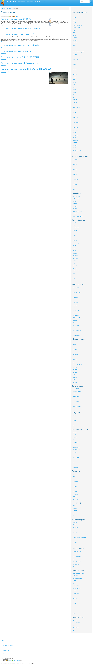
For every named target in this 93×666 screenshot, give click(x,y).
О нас (43, 1)
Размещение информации (7, 645)
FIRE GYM (75, 102)
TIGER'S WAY (76, 228)
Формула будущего (77, 406)
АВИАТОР (75, 54)
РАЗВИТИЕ (75, 258)
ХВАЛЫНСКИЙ (76, 564)
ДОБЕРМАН (75, 159)
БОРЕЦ (74, 233)
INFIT (74, 84)
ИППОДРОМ (75, 527)
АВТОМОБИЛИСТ (76, 15)
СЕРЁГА (74, 167)
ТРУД (74, 423)
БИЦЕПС (75, 182)
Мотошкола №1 (76, 315)
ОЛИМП (74, 35)
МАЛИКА (75, 367)
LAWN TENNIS (76, 388)
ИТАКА (74, 362)
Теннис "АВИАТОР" (77, 404)
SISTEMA (75, 120)
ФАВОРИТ (75, 42)
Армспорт (75, 432)
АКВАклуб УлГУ (76, 198)
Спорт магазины (30, 1)
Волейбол (75, 437)
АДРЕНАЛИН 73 (76, 474)
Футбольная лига (76, 409)
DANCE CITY (75, 344)
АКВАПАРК (37, 1)
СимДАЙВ (75, 327)
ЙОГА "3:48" (75, 130)
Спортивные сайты (6, 650)
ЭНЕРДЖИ (75, 382)
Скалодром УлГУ (76, 401)
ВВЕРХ (74, 393)
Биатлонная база (76, 622)
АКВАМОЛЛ (75, 575)
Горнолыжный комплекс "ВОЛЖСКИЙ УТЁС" (20, 45)
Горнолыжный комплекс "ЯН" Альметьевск (20, 63)
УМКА (74, 613)
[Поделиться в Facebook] (50, 25)
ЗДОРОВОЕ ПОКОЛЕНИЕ (78, 161)
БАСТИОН (75, 508)
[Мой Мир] (13, 15)
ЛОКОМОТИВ (76, 418)
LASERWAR (75, 481)
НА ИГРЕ (75, 496)
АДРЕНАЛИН (75, 179)
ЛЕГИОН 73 (75, 494)
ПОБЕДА (75, 253)
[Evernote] (9, 15)
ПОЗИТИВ (75, 67)
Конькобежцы (76, 444)
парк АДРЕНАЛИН (76, 335)
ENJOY (74, 82)
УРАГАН (74, 515)
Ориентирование (76, 447)
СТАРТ (74, 420)
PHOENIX (75, 349)
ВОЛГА (74, 415)
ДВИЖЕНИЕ (75, 127)
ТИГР (74, 513)
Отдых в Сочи (5, 653)
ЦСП (74, 630)
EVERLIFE (75, 99)
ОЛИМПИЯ (75, 135)
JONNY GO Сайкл (76, 107)
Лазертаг (75, 312)
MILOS (74, 115)
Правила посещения (77, 94)
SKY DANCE (75, 352)
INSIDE (74, 104)
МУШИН (74, 248)
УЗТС (74, 425)
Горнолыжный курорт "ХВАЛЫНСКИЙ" (18, 34)
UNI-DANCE (75, 354)
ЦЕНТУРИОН (75, 169)
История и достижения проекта (8, 642)
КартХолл (75, 307)
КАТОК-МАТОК (76, 585)
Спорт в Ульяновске (10, 1)
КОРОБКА (75, 132)
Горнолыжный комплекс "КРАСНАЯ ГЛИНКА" (21, 28)
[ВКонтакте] (17, 15)
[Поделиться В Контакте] (50, 19)
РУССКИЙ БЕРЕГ (76, 535)
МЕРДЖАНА (75, 369)
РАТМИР (74, 187)
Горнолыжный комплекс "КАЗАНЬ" (16, 51)
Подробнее (3, 25)
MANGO (74, 112)
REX (74, 177)
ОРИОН (74, 47)
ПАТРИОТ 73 (75, 499)
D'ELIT (74, 476)
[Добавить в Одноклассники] (50, 21)
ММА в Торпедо (76, 243)
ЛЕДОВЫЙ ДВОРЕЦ (77, 27)
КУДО (74, 439)
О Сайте (3, 640)
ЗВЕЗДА (74, 64)
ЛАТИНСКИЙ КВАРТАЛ (77, 364)
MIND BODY (75, 117)
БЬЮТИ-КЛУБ (76, 62)
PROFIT (74, 89)
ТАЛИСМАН (75, 540)
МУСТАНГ (75, 532)
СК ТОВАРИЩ (76, 270)
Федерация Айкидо (77, 281)
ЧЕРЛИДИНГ (75, 467)
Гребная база (76, 396)
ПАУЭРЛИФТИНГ (76, 449)
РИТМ (74, 374)
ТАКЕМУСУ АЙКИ (76, 275)
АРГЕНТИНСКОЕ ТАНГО (78, 357)
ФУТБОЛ (75, 465)
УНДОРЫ (75, 542)
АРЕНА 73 (75, 486)
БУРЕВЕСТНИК (76, 213)
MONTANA (75, 174)
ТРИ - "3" (75, 341)
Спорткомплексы (21, 1)
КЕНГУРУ (75, 305)
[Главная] (3, 3)
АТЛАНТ (74, 20)
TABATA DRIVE (76, 122)
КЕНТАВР (75, 522)
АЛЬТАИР (75, 230)
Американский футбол (77, 391)
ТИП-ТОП (75, 142)
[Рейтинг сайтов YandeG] (23, 660)
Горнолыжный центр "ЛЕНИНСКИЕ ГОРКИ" (20, 57)
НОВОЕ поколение (77, 32)
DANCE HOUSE (76, 347)
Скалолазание (76, 457)
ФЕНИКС (75, 74)
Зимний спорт (5, 8)
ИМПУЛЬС (75, 359)
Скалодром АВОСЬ (77, 330)
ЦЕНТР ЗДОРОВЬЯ (77, 150)
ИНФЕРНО (75, 164)
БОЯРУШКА (75, 59)
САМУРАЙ (75, 69)
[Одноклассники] (15, 15)
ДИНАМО (75, 22)
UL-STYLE (75, 484)
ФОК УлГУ (75, 45)
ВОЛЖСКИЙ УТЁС (77, 556)
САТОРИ (74, 268)
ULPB (74, 505)
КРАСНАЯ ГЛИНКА (77, 561)
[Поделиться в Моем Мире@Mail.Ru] (50, 23)
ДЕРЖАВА (75, 240)
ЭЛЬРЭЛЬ (75, 152)
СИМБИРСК (75, 601)
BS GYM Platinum (76, 222)
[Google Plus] (11, 15)
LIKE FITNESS (76, 110)
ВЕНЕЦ (74, 125)
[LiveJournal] (12, 15)
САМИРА (75, 377)
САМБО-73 (75, 265)
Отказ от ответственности (7, 648)
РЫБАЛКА (75, 452)
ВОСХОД (75, 491)
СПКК (74, 273)
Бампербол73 (76, 300)
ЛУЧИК (74, 529)
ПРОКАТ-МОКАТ (76, 317)
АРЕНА (74, 17)
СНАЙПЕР (75, 510)
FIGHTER (75, 225)
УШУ (74, 462)
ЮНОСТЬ (75, 208)
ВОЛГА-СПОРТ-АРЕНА (77, 588)
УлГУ (74, 611)
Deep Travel (75, 290)
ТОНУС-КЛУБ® (76, 72)
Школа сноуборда (76, 332)
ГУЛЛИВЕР (75, 238)
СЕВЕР (74, 189)
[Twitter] (16, 15)
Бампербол (75, 297)
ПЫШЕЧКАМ (75, 140)
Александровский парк (77, 578)
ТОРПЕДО (75, 40)
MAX (74, 87)
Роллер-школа (76, 325)
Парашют (75, 322)
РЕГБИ (74, 398)
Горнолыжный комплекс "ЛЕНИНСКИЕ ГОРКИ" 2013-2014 (26, 68)
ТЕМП (74, 278)
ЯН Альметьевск (76, 566)
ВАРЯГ (74, 235)
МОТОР (74, 245)
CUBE (74, 97)
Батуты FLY (75, 302)
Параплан (75, 320)
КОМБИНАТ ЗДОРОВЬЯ (78, 25)
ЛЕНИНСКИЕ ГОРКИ (77, 551)
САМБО (74, 454)
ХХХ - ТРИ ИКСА (76, 172)
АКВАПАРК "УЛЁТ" (77, 292)
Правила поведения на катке (79, 573)
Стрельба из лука (76, 459)
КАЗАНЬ (74, 559)
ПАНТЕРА (75, 137)
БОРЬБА (74, 434)
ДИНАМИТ (75, 184)
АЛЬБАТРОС (75, 57)
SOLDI (74, 92)
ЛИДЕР (74, 30)
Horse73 (74, 524)
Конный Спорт (76, 442)
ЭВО (74, 379)
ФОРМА (74, 77)
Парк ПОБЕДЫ (76, 627)
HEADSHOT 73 (76, 479)
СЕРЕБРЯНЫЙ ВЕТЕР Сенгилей (79, 537)
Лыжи (10, 8)
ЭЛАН (74, 79)
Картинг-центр (76, 310)
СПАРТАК (75, 37)
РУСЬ (74, 263)
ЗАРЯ (74, 583)
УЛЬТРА (74, 147)
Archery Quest (76, 287)
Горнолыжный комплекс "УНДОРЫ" (16, 18)
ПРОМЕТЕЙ (75, 255)
